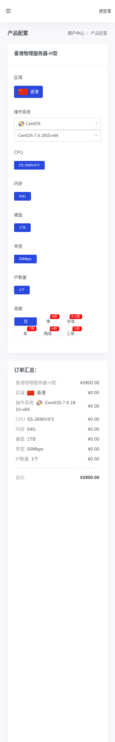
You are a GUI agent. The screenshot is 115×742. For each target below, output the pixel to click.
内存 (18, 183)
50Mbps (25, 259)
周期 (18, 308)
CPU (18, 152)
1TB (22, 227)
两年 (50, 332)
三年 (73, 332)
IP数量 (20, 277)
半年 (73, 320)
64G (22, 196)
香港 (34, 91)
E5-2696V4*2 (29, 165)
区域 (18, 77)
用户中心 (76, 33)
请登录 (105, 11)
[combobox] (57, 124)
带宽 (18, 246)
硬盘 (18, 214)
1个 (22, 290)
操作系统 (22, 111)
